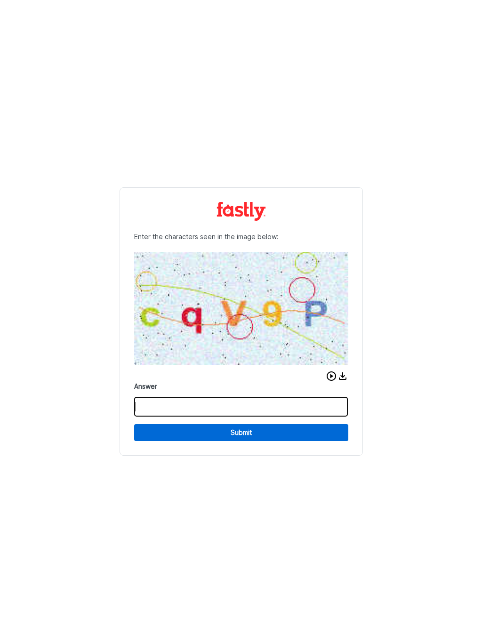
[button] (331, 376)
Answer (145, 386)
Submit (241, 432)
